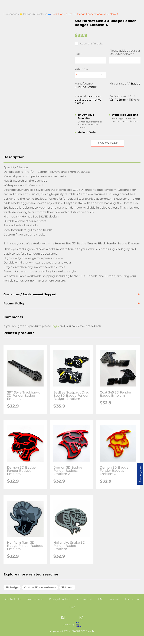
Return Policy (14, 303)
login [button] (55, 326)
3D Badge (12, 587)
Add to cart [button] (107, 143)
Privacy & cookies (59, 599)
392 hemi (67, 587)
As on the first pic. (91, 43)
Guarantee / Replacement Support (30, 294)
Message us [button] (140, 474)
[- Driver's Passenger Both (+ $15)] (90, 60)
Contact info (13, 599)
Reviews (114, 599)
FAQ (100, 599)
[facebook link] (62, 618)
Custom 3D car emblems (40, 587)
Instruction (132, 599)
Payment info (35, 599)
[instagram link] (81, 618)
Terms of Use (84, 599)
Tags (72, 607)
